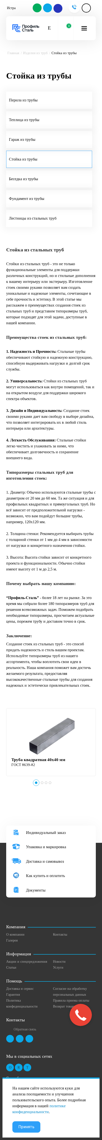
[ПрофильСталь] (25, 28)
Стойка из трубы (23, 159)
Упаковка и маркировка (46, 847)
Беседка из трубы (23, 179)
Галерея (12, 940)
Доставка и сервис (20, 989)
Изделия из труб (35, 53)
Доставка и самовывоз (45, 861)
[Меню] (84, 28)
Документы (36, 890)
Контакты (60, 934)
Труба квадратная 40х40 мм (38, 759)
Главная (13, 53)
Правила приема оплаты (71, 1000)
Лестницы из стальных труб (32, 218)
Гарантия (13, 994)
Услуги (58, 967)
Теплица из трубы (24, 120)
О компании (15, 934)
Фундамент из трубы (26, 198)
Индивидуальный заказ (46, 833)
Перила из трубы (23, 100)
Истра (11, 8)
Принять (26, 1126)
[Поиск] (49, 28)
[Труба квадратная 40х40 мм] (51, 737)
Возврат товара (64, 1006)
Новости (59, 961)
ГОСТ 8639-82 (23, 765)
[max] (57, 8)
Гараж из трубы (22, 139)
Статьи (11, 967)
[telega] (48, 8)
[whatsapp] (37, 8)
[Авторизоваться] (86, 8)
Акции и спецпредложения (26, 961)
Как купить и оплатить (45, 876)
